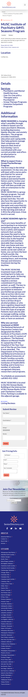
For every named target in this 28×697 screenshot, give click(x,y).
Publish (6, 443)
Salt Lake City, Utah (6, 664)
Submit (6, 475)
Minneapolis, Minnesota (7, 632)
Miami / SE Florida (6, 628)
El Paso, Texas (5, 597)
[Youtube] (20, 528)
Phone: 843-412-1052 (7, 45)
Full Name (7, 455)
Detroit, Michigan (6, 595)
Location (4, 35)
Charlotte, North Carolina (8, 568)
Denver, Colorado (5, 590)
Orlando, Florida (5, 648)
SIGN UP (14, 502)
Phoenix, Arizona (5, 653)
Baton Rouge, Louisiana (7, 561)
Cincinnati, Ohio (5, 574)
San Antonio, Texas (6, 666)
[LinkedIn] (16, 528)
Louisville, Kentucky (6, 621)
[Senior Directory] (9, 5)
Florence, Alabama (6, 599)
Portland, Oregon (5, 657)
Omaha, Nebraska (6, 646)
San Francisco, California (7, 670)
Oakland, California (6, 641)
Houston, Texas (5, 601)
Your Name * (6, 413)
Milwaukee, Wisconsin (7, 630)
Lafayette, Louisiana (6, 612)
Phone (5, 464)
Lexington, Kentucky (6, 617)
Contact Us (4, 539)
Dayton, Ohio (4, 588)
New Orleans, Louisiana (7, 637)
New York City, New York (8, 639)
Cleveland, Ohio (5, 577)
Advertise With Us (6, 536)
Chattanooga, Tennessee (7, 570)
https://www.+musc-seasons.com (10, 47)
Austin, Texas (4, 559)
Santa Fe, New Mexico (7, 673)
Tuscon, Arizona (5, 684)
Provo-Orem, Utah (6, 659)
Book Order (4, 541)
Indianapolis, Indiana (6, 606)
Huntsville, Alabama (6, 603)
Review (5, 434)
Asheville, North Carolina (7, 554)
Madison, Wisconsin (6, 624)
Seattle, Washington (6, 675)
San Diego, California (6, 668)
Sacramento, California (7, 661)
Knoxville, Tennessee (6, 610)
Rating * (5, 427)
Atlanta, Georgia (5, 557)
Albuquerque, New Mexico (8, 552)
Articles (3, 543)
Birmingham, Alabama (7, 563)
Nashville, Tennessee (6, 635)
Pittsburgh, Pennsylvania (7, 655)
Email (5, 459)
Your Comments (7, 468)
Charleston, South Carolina (8, 565)
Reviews (11, 35)
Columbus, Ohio (5, 581)
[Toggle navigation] (25, 4)
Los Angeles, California (7, 619)
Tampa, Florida (5, 682)
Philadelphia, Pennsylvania (8, 650)
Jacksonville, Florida (6, 608)
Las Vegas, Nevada (6, 615)
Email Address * (7, 420)
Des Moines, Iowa (6, 592)
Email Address (14, 498)
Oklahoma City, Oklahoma (8, 644)
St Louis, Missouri (5, 677)
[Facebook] (7, 528)
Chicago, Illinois (5, 572)
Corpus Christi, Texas (6, 583)
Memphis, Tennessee (6, 626)
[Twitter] (11, 528)
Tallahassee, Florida (6, 679)
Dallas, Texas (4, 586)
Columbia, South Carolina (8, 579)
